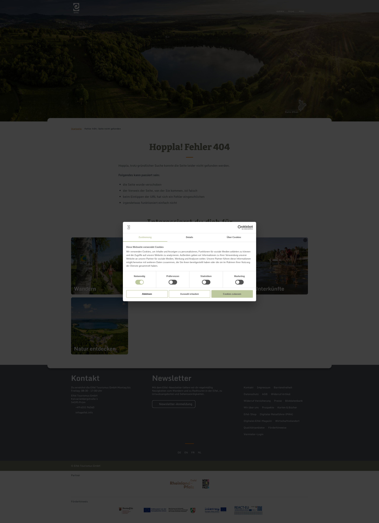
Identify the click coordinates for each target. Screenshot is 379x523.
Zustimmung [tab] (145, 237)
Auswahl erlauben (189, 294)
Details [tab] (189, 237)
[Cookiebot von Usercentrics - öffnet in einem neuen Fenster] (240, 227)
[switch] (173, 282)
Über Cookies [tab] (234, 237)
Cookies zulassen (232, 294)
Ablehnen (147, 294)
